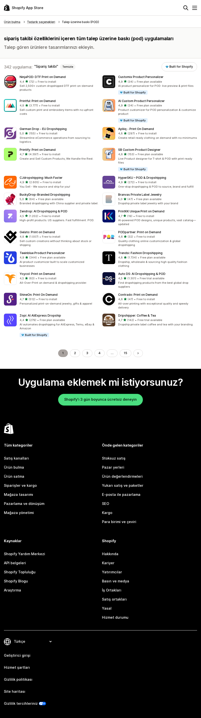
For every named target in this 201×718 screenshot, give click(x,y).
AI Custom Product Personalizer (141, 101)
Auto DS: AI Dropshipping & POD (141, 274)
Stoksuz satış (114, 458)
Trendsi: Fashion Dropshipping (140, 253)
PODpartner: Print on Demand (139, 232)
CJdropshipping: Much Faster (41, 178)
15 (125, 353)
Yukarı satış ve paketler (122, 485)
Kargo (107, 513)
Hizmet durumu (115, 617)
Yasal (107, 608)
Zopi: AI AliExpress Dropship (40, 315)
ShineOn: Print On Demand (39, 294)
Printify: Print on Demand (38, 150)
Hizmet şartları (17, 667)
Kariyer (108, 563)
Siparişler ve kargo (20, 485)
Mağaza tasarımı (18, 494)
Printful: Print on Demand (38, 101)
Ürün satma (14, 476)
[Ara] (185, 7)
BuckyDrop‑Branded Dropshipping (45, 194)
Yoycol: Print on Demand (37, 274)
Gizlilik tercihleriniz (21, 703)
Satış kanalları (16, 458)
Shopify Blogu (16, 581)
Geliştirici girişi (17, 655)
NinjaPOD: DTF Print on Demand (43, 77)
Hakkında (110, 554)
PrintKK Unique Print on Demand (141, 211)
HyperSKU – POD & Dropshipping (142, 178)
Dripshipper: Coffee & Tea (137, 315)
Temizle (67, 66)
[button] (51, 83)
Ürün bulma (14, 467)
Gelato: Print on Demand (37, 232)
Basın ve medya (115, 581)
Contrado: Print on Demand (138, 294)
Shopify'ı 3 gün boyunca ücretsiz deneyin (100, 399)
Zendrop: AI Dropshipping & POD (43, 211)
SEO (105, 503)
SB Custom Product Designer (139, 150)
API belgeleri (15, 563)
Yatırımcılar (112, 572)
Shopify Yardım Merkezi (24, 554)
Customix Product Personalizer (140, 77)
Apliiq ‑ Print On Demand (136, 129)
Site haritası (14, 691)
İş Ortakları (111, 590)
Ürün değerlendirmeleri (122, 476)
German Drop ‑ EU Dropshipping (43, 129)
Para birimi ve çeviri (119, 522)
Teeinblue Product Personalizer (42, 253)
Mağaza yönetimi (19, 513)
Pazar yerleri (113, 467)
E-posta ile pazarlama (121, 494)
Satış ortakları (114, 599)
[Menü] (194, 7)
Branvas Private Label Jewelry (140, 194)
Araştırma (12, 590)
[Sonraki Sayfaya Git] (138, 353)
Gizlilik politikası (18, 679)
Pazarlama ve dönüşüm (24, 503)
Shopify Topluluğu (20, 572)
